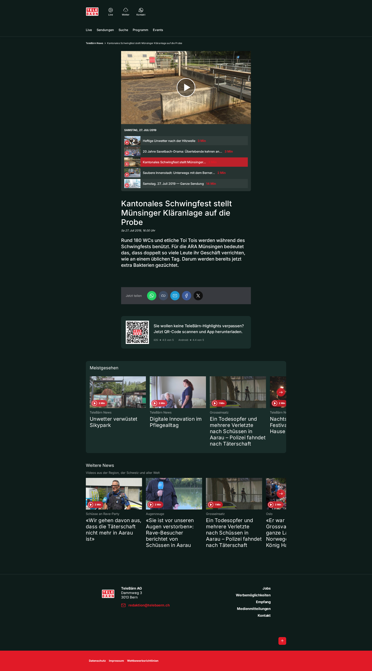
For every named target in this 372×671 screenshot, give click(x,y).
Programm (140, 30)
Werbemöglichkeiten (253, 595)
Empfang (263, 602)
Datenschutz (97, 660)
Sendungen (105, 30)
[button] (163, 295)
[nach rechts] (281, 392)
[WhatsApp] (151, 295)
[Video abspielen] (186, 87)
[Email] (175, 295)
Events (158, 30)
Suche (123, 30)
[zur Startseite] (92, 11)
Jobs (267, 588)
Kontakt (264, 615)
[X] (198, 295)
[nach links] (91, 392)
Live (89, 30)
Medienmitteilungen (254, 609)
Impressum (116, 660)
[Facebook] (186, 295)
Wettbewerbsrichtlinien (142, 660)
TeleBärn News (94, 43)
